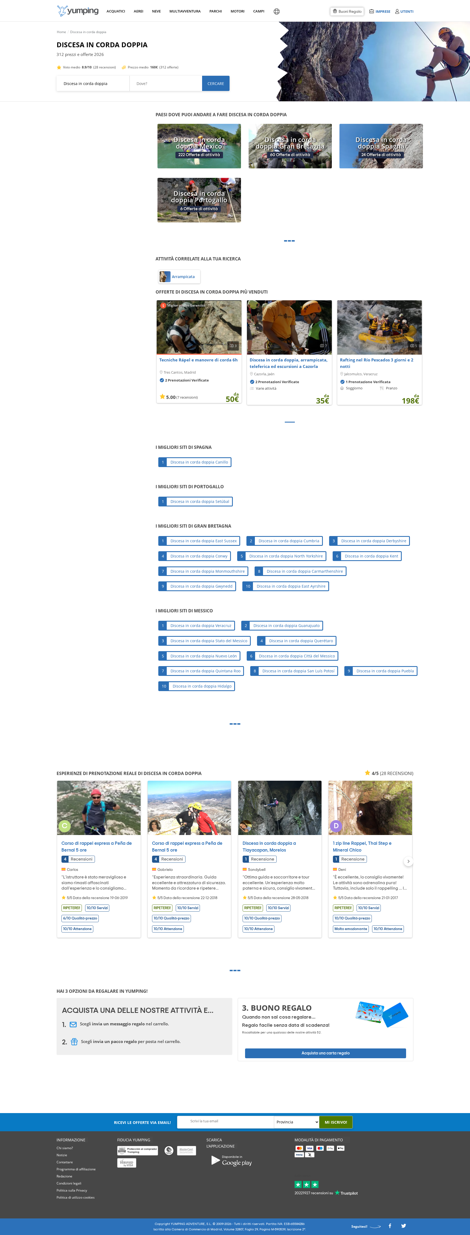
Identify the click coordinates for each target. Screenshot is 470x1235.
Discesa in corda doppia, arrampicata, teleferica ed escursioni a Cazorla (288, 363)
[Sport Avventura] (77, 11)
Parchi (215, 11)
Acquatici (115, 11)
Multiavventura (184, 11)
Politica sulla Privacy (72, 1190)
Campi (258, 11)
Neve (156, 11)
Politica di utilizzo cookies (76, 1197)
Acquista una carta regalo (326, 1053)
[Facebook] (390, 1227)
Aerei (138, 11)
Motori (237, 11)
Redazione (64, 1176)
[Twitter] (404, 1227)
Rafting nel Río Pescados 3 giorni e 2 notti (376, 363)
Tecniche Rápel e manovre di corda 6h (198, 360)
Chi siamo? (65, 1148)
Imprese (383, 11)
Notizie (62, 1155)
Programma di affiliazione (76, 1169)
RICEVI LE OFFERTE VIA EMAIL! (142, 1122)
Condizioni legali (69, 1183)
